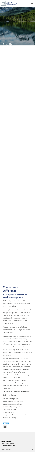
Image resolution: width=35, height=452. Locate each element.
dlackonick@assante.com (8, 445)
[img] (17, 22)
